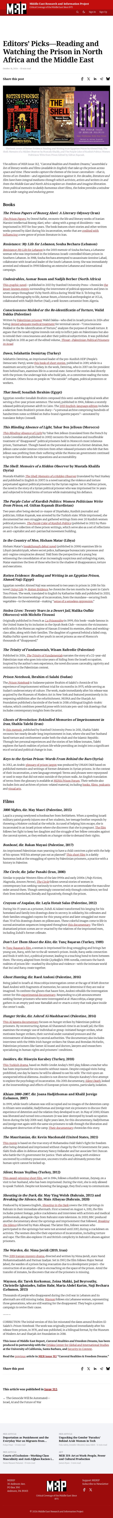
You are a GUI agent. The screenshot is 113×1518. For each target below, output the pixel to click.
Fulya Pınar (8, 1445)
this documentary (79, 924)
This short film (75, 854)
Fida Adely (63, 1445)
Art (61, 1452)
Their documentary (61, 1128)
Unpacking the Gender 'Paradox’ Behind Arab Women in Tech (79, 1439)
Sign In (92, 12)
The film (100, 827)
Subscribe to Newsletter (95, 1483)
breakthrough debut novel (40, 546)
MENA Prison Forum (67, 780)
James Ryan (64, 1463)
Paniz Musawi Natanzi (13, 1463)
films (94, 784)
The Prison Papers (14, 218)
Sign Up (103, 12)
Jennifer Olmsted (77, 1445)
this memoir (14, 729)
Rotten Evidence (38, 589)
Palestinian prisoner (29, 320)
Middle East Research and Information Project (59, 3)
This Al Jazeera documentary (21, 1022)
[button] (77, 11)
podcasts (104, 784)
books (86, 784)
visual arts (14, 788)
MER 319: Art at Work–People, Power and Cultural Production (82, 1457)
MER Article (9, 1434)
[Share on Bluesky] (108, 78)
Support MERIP (91, 1480)
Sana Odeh (90, 1445)
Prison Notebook (18, 682)
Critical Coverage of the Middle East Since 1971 (51, 7)
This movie (10, 1143)
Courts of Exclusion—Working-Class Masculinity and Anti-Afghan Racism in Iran (28, 1459)
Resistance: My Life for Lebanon (23, 250)
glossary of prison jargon (41, 765)
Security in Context (80, 1349)
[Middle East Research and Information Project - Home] (16, 7)
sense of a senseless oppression (73, 601)
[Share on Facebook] (82, 79)
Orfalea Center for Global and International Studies (77, 1345)
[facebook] (84, 1490)
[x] (91, 1490)
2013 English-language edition (79, 406)
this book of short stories (49, 363)
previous (20, 1356)
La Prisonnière (54, 620)
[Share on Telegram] (101, 79)
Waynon (50, 1299)
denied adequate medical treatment (33, 324)
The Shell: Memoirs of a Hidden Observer (50, 476)
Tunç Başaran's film (18, 948)
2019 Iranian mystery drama (26, 1256)
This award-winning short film (22, 1178)
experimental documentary (38, 995)
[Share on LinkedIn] (95, 79)
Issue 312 (50, 1389)
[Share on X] (89, 79)
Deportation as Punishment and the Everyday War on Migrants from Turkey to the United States (26, 1441)
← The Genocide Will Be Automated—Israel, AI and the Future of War (26, 1400)
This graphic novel (14, 285)
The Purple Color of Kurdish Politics (49, 523)
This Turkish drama (15, 1065)
